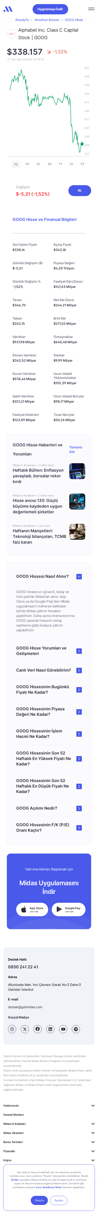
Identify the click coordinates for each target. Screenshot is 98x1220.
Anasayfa (22, 20)
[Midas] (8, 9)
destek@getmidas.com (25, 1007)
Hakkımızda (11, 1105)
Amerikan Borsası (47, 20)
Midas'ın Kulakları (14, 1123)
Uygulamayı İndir (50, 9)
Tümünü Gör (75, 449)
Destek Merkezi (13, 1114)
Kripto (7, 1160)
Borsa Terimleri (13, 1142)
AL (80, 190)
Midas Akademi (13, 1133)
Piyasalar (9, 1151)
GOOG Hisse (74, 20)
